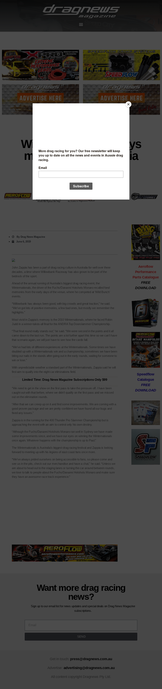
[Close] (128, 104)
